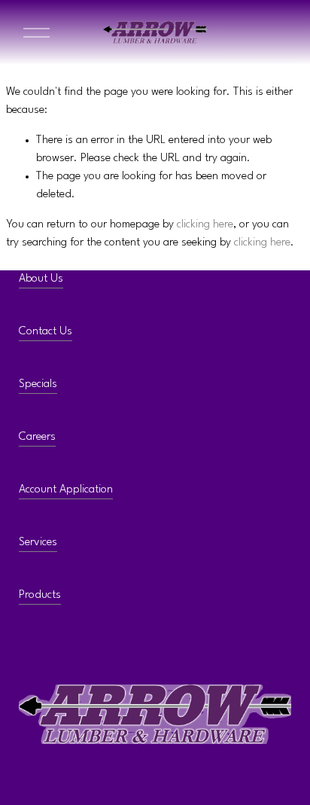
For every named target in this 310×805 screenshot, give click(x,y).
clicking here (205, 224)
